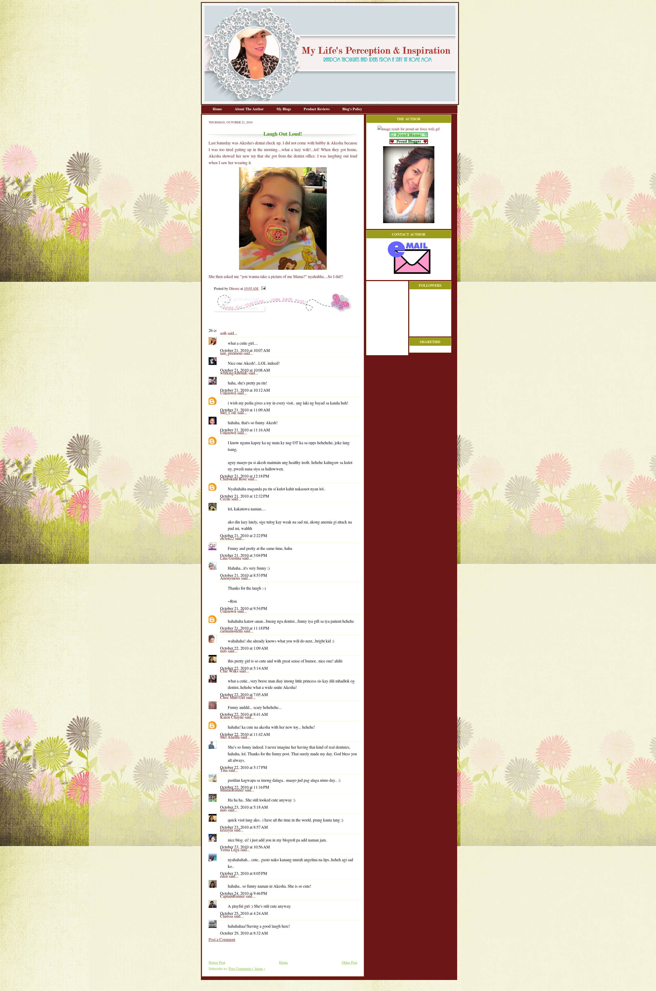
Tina (224, 770)
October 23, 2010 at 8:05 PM (243, 873)
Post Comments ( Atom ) (247, 968)
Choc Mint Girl (233, 697)
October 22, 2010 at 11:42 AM (245, 734)
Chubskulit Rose (234, 478)
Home (218, 109)
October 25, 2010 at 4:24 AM (244, 913)
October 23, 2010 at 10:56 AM (245, 846)
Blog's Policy (352, 109)
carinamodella (232, 630)
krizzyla (227, 830)
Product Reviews (317, 109)
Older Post (349, 962)
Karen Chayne (232, 717)
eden (224, 876)
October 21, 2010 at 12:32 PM (244, 496)
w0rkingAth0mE (234, 372)
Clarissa (227, 916)
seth (224, 333)
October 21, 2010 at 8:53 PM (243, 575)
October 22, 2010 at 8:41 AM (244, 714)
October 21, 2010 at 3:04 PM (243, 555)
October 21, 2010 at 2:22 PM (243, 535)
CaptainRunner (233, 896)
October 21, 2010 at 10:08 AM (245, 370)
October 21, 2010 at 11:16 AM (245, 429)
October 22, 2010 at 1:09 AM (244, 648)
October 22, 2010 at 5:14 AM (244, 668)
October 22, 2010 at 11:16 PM (244, 787)
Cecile (225, 498)
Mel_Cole (228, 412)
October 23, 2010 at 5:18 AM (244, 807)
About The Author (250, 109)
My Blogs (284, 109)
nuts (224, 650)
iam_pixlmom (231, 353)
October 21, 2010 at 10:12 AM (245, 390)
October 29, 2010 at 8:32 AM (244, 933)
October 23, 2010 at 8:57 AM (244, 827)
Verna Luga (230, 849)
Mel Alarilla (230, 737)
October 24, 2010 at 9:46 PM (243, 893)
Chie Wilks (229, 670)
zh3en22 (227, 538)
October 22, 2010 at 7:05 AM (244, 694)
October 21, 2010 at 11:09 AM (245, 409)
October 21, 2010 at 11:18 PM (244, 628)
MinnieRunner (232, 789)
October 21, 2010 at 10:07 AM (245, 350)
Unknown (228, 392)
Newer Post (217, 962)
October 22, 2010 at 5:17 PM (243, 767)
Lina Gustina (231, 558)
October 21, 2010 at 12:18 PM (244, 476)
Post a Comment (222, 939)
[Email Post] (262, 288)
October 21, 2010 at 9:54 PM (243, 608)
